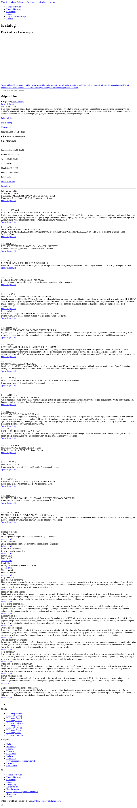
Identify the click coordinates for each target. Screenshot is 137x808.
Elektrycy (10, 744)
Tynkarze (10, 751)
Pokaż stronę (6, 123)
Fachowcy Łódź (13, 725)
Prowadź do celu (8, 182)
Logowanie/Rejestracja (16, 16)
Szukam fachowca (14, 775)
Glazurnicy (11, 754)
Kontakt (9, 19)
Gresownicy (11, 766)
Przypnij (4, 104)
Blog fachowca (12, 789)
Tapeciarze (11, 758)
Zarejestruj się (12, 787)
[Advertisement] (68, 54)
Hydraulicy (11, 746)
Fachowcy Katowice (15, 723)
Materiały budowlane (19, 88)
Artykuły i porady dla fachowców (46, 801)
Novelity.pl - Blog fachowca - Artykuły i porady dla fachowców (28, 2)
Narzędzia (98, 85)
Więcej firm (6, 186)
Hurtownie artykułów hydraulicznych (44, 88)
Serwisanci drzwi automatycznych (20, 761)
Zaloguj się (11, 784)
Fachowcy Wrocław (14, 728)
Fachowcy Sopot (13, 730)
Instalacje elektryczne (72, 85)
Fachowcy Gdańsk (14, 718)
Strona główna (7, 85)
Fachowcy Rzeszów (15, 735)
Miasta (9, 14)
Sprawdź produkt (8, 200)
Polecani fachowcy (14, 9)
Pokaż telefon (7, 118)
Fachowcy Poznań (14, 720)
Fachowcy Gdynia (14, 716)
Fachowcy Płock (13, 732)
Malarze (9, 756)
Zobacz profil (6, 539)
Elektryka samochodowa (112, 85)
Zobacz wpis (6, 589)
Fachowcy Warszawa (15, 713)
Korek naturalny (20, 85)
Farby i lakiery (87, 85)
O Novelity (11, 11)
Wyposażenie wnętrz (69, 88)
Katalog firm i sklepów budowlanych (22, 791)
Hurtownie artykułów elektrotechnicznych (45, 85)
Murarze (10, 749)
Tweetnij (12, 104)
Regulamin (11, 794)
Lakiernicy (11, 763)
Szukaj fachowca (13, 7)
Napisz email (6, 127)
